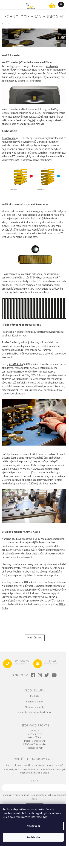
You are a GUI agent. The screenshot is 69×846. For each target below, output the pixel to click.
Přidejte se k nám (34, 748)
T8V (39, 375)
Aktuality (34, 730)
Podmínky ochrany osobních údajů (34, 712)
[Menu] (61, 4)
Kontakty (34, 696)
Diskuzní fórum (34, 737)
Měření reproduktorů (34, 741)
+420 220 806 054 (21, 662)
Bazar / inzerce (34, 734)
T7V (32, 375)
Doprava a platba (34, 701)
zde (45, 817)
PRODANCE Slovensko (34, 744)
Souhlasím (33, 837)
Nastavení (33, 826)
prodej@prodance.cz (53, 662)
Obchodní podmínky (34, 707)
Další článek (34, 637)
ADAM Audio (9, 138)
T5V (27, 375)
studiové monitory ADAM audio (31, 289)
